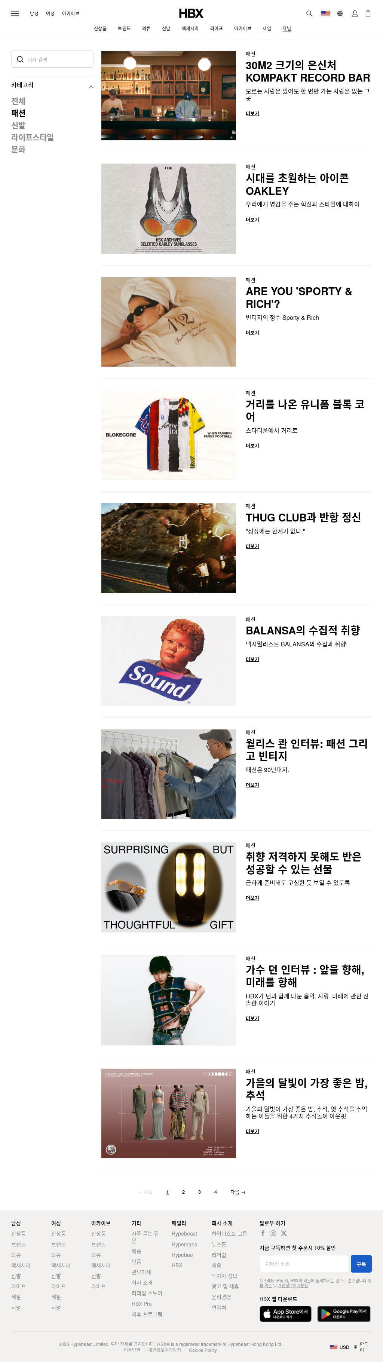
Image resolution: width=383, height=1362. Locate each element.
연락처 (219, 1307)
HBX (177, 1265)
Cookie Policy (203, 1350)
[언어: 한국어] (341, 13)
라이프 (18, 1286)
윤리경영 (221, 1296)
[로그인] (355, 13)
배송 (136, 1251)
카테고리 (22, 84)
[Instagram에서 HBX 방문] (273, 1233)
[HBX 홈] (191, 12)
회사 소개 (142, 1282)
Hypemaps (184, 1244)
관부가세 (141, 1271)
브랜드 (18, 1244)
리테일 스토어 (147, 1292)
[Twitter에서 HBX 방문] (284, 1233)
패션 (18, 112)
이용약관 (132, 1350)
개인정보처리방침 (293, 1285)
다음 (238, 1191)
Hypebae (182, 1254)
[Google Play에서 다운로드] (344, 1314)
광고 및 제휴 (225, 1286)
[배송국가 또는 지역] (326, 13)
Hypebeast (184, 1233)
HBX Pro (142, 1303)
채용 (216, 1265)
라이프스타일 (32, 137)
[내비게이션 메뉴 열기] (15, 13)
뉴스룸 (219, 1244)
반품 (136, 1261)
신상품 (18, 1233)
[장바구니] (368, 13)
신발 (18, 125)
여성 (50, 13)
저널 (16, 1307)
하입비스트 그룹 (229, 1233)
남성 (34, 13)
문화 (18, 148)
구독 (361, 1264)
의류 (16, 1254)
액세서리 (21, 1265)
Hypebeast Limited (89, 1344)
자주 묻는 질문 (145, 1236)
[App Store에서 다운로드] (286, 1314)
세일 (16, 1296)
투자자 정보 (225, 1275)
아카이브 (70, 13)
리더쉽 (219, 1254)
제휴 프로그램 (147, 1314)
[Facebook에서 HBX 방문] (263, 1233)
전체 (18, 100)
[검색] (309, 13)
